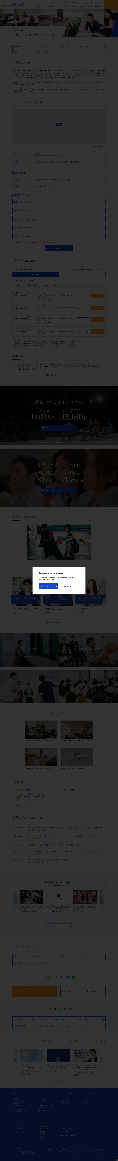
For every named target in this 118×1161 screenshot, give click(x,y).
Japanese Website (66, 586)
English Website (45, 586)
